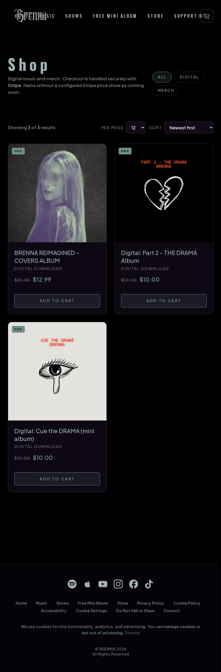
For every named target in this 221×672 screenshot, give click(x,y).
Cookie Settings (91, 610)
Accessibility (54, 610)
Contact (172, 610)
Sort (155, 127)
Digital (189, 76)
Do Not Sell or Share (135, 610)
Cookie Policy (186, 603)
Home (21, 603)
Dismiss (132, 632)
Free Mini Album (93, 603)
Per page (112, 127)
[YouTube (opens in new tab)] (102, 584)
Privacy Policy (150, 603)
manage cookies (179, 626)
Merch (166, 90)
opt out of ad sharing (102, 632)
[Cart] (207, 16)
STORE (155, 16)
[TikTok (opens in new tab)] (148, 584)
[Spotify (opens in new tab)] (72, 584)
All (162, 76)
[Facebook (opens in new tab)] (133, 584)
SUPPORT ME (190, 16)
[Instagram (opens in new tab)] (118, 584)
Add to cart (57, 300)
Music (41, 603)
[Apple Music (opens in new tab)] (87, 584)
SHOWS (74, 16)
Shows (62, 603)
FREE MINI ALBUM (115, 16)
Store (122, 603)
